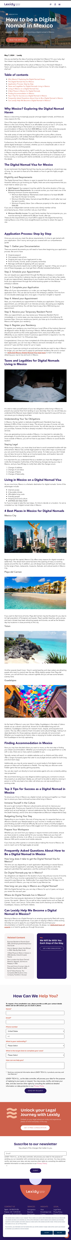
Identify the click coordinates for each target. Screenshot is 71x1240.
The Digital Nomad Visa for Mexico (21, 82)
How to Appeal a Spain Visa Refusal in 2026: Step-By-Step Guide (19, 949)
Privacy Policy (39, 1086)
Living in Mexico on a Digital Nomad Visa (23, 89)
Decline (59, 1232)
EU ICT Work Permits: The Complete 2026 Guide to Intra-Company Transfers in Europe (17, 973)
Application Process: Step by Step (20, 84)
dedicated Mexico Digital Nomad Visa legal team (26, 352)
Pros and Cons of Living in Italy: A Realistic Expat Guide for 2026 (18, 967)
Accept (46, 1232)
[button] (51, 4)
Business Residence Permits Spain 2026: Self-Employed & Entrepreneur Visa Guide (19, 944)
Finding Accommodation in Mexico (21, 93)
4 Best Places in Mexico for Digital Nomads (24, 91)
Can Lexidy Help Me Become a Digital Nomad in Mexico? (29, 100)
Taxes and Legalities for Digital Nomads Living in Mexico (29, 86)
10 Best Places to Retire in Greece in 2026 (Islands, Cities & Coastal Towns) (19, 955)
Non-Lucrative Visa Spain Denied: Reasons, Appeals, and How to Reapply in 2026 (18, 962)
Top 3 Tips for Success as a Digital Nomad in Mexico (27, 96)
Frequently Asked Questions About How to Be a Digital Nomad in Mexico (35, 98)
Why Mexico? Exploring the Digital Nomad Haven (26, 79)
